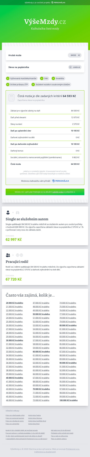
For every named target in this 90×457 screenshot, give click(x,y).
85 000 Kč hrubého (68, 344)
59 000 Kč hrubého (41, 348)
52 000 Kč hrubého (41, 321)
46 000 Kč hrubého (14, 400)
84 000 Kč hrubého (68, 340)
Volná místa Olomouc (35, 418)
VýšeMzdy (45, 21)
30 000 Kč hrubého (14, 340)
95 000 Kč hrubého (68, 381)
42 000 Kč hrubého (14, 385)
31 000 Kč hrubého (14, 344)
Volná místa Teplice (34, 415)
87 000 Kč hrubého (68, 351)
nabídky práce (58, 192)
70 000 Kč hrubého (41, 389)
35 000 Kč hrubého (14, 359)
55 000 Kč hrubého (41, 333)
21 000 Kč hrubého (14, 306)
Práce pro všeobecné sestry (15, 421)
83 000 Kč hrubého (68, 336)
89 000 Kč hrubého (68, 359)
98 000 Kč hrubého (68, 392)
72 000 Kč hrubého (41, 396)
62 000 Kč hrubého (41, 359)
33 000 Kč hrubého (14, 351)
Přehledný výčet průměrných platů (62, 433)
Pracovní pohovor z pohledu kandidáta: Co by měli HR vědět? (25, 433)
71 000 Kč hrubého (41, 392)
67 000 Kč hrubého (41, 377)
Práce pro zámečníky (12, 424)
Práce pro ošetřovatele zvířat (15, 415)
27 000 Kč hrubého (14, 329)
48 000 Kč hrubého (41, 306)
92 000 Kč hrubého (68, 370)
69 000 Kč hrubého (41, 385)
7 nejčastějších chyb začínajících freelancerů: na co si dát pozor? (26, 439)
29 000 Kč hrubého (14, 336)
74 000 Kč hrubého (68, 303)
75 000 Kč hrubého (68, 306)
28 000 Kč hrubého (14, 333)
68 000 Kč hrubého (41, 381)
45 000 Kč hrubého (14, 396)
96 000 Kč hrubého (68, 385)
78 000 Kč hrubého (68, 318)
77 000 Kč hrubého (68, 314)
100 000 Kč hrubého (69, 400)
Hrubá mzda (14, 55)
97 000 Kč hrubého (68, 389)
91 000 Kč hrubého (68, 366)
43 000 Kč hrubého (14, 389)
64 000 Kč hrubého (41, 366)
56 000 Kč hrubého (41, 336)
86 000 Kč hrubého (68, 348)
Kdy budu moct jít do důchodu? (61, 430)
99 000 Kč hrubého (68, 396)
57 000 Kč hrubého (41, 340)
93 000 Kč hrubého (68, 374)
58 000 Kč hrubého (41, 344)
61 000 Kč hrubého (41, 355)
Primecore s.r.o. (73, 449)
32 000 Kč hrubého (14, 348)
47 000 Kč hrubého (41, 303)
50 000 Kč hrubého (41, 314)
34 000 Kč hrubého (14, 355)
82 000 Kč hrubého (68, 333)
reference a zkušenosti (45, 452)
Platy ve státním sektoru (59, 439)
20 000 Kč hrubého (14, 303)
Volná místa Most (33, 424)
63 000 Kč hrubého (41, 363)
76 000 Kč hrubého (68, 310)
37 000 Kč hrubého (14, 366)
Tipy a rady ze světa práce (59, 436)
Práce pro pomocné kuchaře (15, 418)
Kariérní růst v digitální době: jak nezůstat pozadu (22, 430)
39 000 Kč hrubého (14, 374)
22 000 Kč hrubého (14, 310)
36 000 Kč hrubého (14, 363)
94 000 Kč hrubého (68, 377)
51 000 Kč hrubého (41, 318)
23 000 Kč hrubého (14, 314)
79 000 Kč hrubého (68, 321)
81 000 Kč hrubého (68, 329)
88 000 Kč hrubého (68, 355)
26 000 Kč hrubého (14, 325)
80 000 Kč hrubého (68, 325)
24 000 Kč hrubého (14, 318)
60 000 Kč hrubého (41, 351)
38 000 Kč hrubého (14, 370)
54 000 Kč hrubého (41, 329)
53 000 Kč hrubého (41, 325)
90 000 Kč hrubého (68, 363)
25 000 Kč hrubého (14, 321)
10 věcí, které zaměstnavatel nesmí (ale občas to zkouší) (24, 436)
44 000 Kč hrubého (14, 392)
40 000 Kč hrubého (14, 377)
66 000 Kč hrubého (41, 374)
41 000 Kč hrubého (14, 381)
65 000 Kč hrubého (41, 370)
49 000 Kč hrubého (41, 310)
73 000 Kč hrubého (41, 400)
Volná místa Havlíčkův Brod (37, 421)
